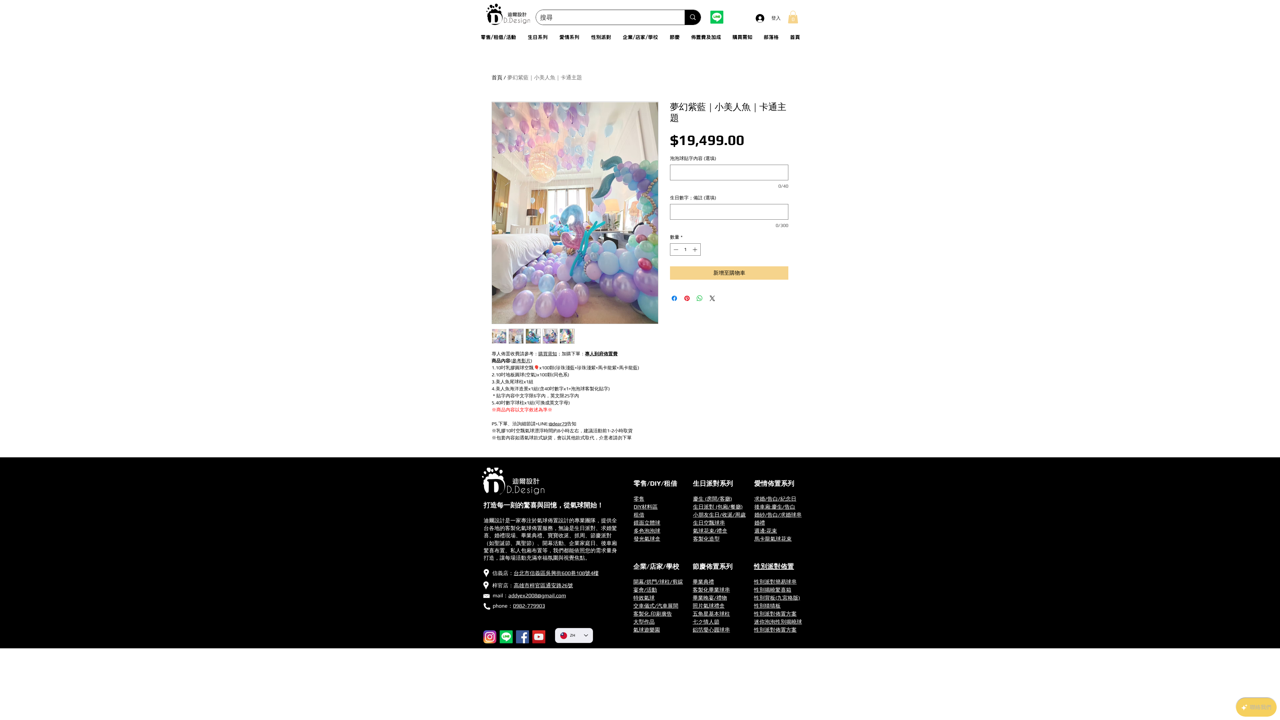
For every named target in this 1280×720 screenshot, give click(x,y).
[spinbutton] (685, 249)
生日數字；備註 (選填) (693, 197)
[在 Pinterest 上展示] (687, 298)
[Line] (716, 17)
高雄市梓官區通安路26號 (543, 585)
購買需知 (547, 353)
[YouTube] (538, 636)
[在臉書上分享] (674, 298)
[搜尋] (693, 17)
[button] (793, 17)
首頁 (497, 77)
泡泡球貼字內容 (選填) (693, 158)
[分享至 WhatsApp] (700, 298)
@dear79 (558, 423)
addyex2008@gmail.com (537, 595)
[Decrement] (675, 249)
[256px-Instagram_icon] (489, 636)
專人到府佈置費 (601, 353)
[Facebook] (522, 636)
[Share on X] (712, 298)
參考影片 (521, 360)
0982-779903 (529, 606)
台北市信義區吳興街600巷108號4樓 (556, 573)
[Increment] (695, 249)
